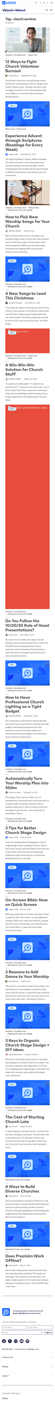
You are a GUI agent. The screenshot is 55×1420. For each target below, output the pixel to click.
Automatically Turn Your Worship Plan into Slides (26, 783)
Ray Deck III (13, 635)
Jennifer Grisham (15, 303)
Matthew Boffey (15, 231)
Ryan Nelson (13, 75)
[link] (46, 10)
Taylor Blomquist (15, 1054)
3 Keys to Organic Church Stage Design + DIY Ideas (27, 1045)
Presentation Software (20, 210)
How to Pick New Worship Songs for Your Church (27, 221)
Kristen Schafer (15, 792)
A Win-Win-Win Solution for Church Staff (24, 369)
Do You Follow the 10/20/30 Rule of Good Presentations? (27, 625)
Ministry (32, 55)
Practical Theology (15, 129)
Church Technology (15, 55)
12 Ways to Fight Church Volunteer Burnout (22, 66)
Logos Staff (13, 154)
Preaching (33, 208)
